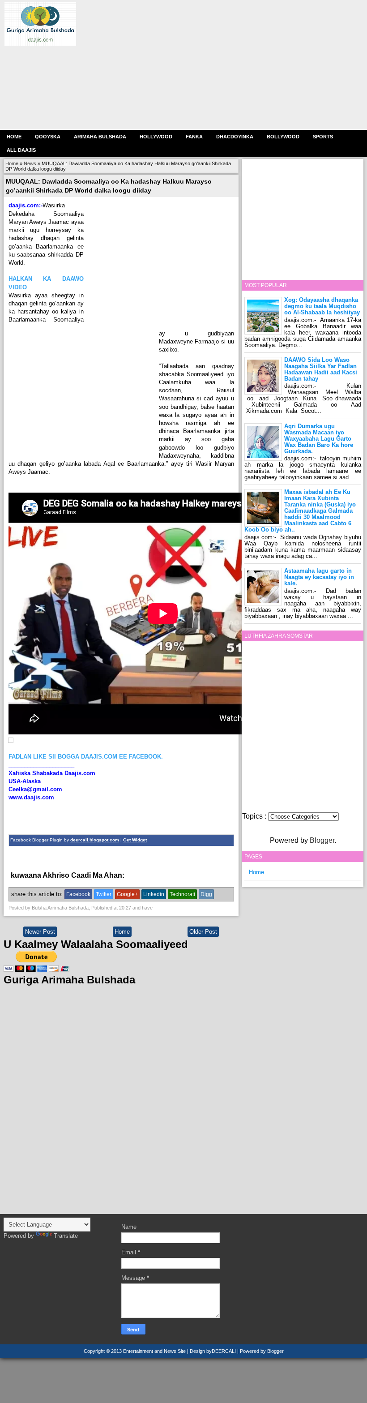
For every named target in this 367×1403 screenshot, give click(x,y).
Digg (206, 894)
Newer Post (40, 931)
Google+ (127, 894)
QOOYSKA (47, 136)
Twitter (103, 894)
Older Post (203, 931)
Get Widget (135, 839)
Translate (66, 1235)
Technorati (182, 894)
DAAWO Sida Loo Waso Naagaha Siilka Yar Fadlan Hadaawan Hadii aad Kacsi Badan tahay (320, 369)
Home (14, 136)
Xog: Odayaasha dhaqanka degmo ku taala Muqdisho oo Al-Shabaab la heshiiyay (322, 306)
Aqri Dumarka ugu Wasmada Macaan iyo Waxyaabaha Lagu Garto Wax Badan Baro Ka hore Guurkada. (318, 439)
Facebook (78, 894)
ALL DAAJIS (21, 150)
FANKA (194, 136)
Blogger (322, 840)
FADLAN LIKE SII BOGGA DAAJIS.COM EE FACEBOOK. (86, 756)
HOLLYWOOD (156, 136)
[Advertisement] (219, 65)
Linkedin (153, 894)
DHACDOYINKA (234, 136)
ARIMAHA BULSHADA (100, 136)
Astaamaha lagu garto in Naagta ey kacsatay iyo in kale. (319, 577)
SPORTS (323, 136)
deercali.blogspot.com (94, 839)
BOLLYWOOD (283, 136)
